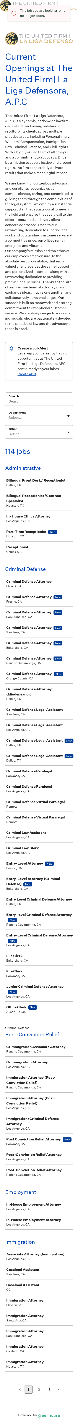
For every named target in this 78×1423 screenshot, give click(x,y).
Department (17, 412)
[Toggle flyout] (68, 416)
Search (14, 396)
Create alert (27, 374)
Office (13, 429)
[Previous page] (20, 1390)
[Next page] (58, 1390)
